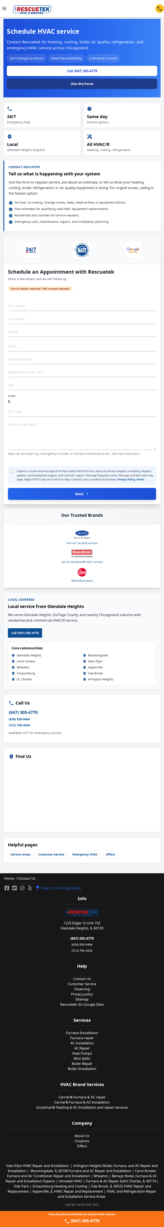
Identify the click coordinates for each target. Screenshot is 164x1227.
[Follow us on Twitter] (14, 888)
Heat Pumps (82, 1053)
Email (12, 346)
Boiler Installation (82, 1068)
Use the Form (82, 83)
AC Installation (82, 1043)
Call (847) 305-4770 (82, 71)
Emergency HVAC (85, 854)
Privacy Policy (126, 479)
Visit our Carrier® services (82, 543)
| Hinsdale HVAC (69, 1181)
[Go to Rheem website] (82, 572)
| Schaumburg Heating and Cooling (59, 1186)
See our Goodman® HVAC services (82, 562)
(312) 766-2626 (19, 725)
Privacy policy (82, 994)
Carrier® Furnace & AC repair (82, 1097)
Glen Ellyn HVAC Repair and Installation (38, 1165)
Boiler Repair (82, 1063)
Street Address (20, 359)
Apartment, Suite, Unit (26, 372)
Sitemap (82, 999)
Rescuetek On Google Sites (82, 1004)
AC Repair (82, 1048)
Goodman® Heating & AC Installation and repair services (82, 1107)
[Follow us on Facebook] (6, 888)
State (12, 396)
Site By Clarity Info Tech (82, 1204)
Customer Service (51, 854)
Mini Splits (82, 1058)
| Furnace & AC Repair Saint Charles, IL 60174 (120, 1181)
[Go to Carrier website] (82, 534)
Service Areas (20, 854)
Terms (140, 479)
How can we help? (22, 424)
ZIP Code (15, 411)
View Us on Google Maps (61, 888)
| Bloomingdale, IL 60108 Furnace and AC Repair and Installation (79, 1170)
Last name (16, 318)
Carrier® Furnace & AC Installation (82, 1102)
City (11, 385)
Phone (13, 331)
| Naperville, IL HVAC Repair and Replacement (67, 1191)
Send (79, 494)
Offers (110, 854)
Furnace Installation (82, 1032)
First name (16, 306)
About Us (82, 1135)
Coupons (82, 1141)
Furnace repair (82, 1038)
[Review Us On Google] (132, 250)
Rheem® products (82, 581)
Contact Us (26, 878)
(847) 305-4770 (23, 712)
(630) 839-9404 (19, 719)
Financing (82, 989)
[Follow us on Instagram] (22, 888)
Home (9, 878)
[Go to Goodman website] (82, 553)
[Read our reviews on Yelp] (29, 888)
